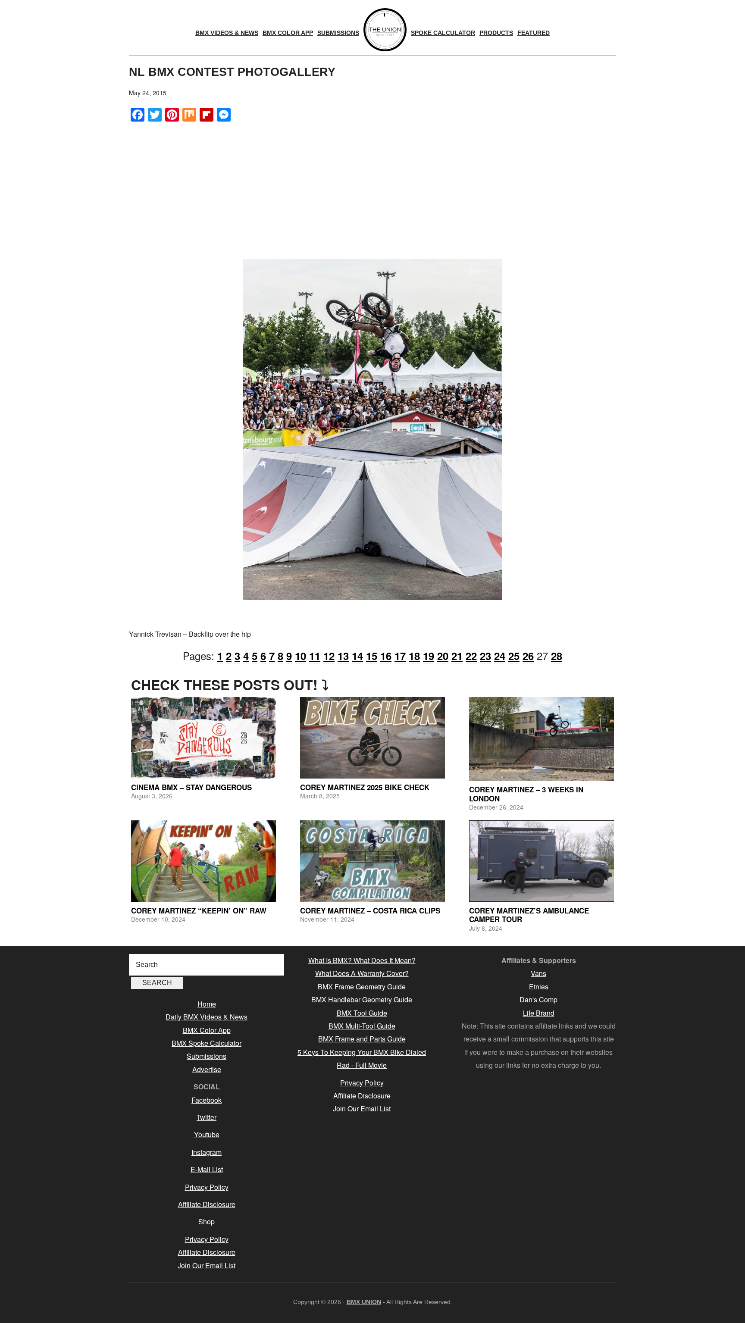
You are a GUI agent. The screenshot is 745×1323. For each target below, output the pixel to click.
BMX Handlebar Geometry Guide (361, 999)
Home (206, 1004)
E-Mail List (207, 1169)
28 (556, 655)
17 (400, 655)
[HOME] (385, 29)
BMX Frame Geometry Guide (362, 986)
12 (329, 655)
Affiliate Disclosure (206, 1204)
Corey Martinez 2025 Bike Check (364, 787)
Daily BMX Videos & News (206, 1017)
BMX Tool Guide (362, 1013)
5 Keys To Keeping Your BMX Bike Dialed (361, 1052)
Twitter (206, 1117)
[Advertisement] (372, 190)
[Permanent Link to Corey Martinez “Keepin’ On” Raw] (203, 861)
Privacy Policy (207, 1187)
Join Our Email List (206, 1265)
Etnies (538, 986)
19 (428, 655)
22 (471, 655)
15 (371, 655)
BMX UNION (364, 1301)
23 (485, 655)
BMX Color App (207, 1030)
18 (414, 655)
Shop (206, 1221)
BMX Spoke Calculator (206, 1043)
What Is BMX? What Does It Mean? (362, 960)
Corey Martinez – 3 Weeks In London (526, 793)
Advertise (206, 1069)
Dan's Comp (538, 999)
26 (528, 655)
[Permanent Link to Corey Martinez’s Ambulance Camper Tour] (541, 861)
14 (357, 655)
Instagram (206, 1152)
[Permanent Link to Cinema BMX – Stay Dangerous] (203, 738)
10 (300, 655)
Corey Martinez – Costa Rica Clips (370, 910)
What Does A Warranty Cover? (362, 973)
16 (385, 655)
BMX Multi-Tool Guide (362, 1026)
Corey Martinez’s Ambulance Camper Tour (529, 914)
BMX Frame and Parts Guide (362, 1039)
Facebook (206, 1100)
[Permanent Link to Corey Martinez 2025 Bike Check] (372, 738)
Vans (538, 973)
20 (442, 655)
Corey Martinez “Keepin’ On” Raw (198, 910)
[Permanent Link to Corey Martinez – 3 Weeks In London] (541, 739)
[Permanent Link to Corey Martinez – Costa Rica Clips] (372, 861)
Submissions (206, 1056)
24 (499, 655)
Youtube (206, 1134)
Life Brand (538, 1013)
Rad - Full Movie (362, 1065)
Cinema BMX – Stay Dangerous (191, 787)
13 (343, 655)
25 (514, 655)
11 (314, 655)
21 (457, 655)
